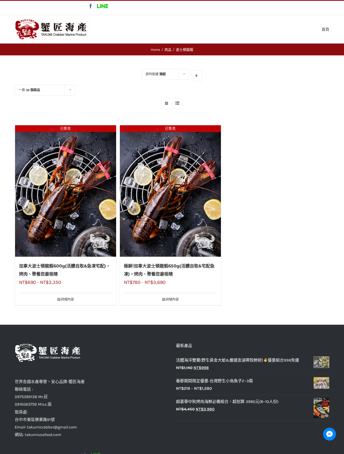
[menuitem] (325, 29)
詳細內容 (67, 299)
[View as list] (177, 103)
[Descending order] (196, 75)
